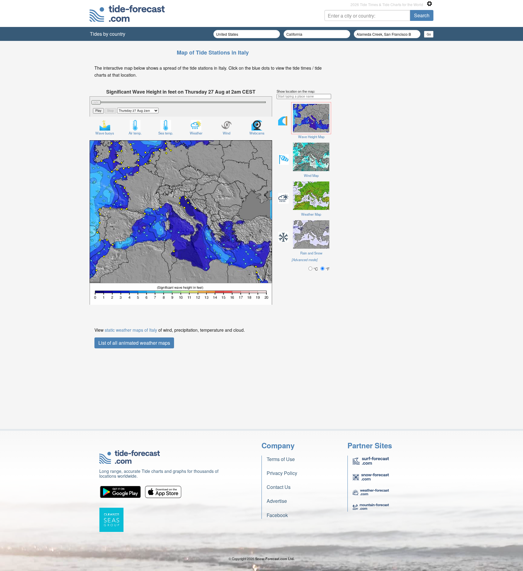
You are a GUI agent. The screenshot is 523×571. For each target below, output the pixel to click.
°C (315, 269)
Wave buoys (104, 133)
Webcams (257, 133)
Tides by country (107, 33)
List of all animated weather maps (134, 342)
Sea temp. (165, 133)
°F (327, 269)
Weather (196, 133)
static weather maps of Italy (131, 330)
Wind (226, 133)
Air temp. (135, 133)
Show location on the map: (296, 91)
